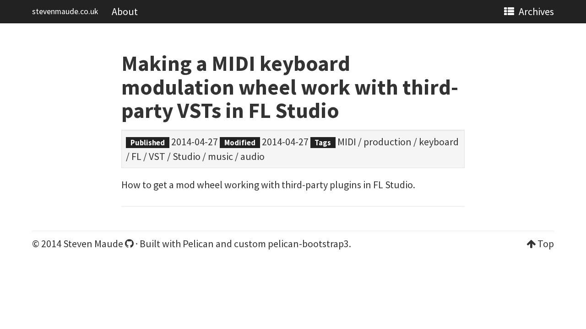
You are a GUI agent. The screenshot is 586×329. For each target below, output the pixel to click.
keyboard (439, 141)
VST (157, 156)
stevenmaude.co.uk (65, 11)
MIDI (346, 141)
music (220, 156)
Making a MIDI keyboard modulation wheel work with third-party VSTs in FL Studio (289, 87)
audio (252, 156)
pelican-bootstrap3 (308, 243)
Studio (187, 156)
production (388, 141)
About (125, 11)
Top (545, 243)
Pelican (198, 243)
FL (136, 156)
